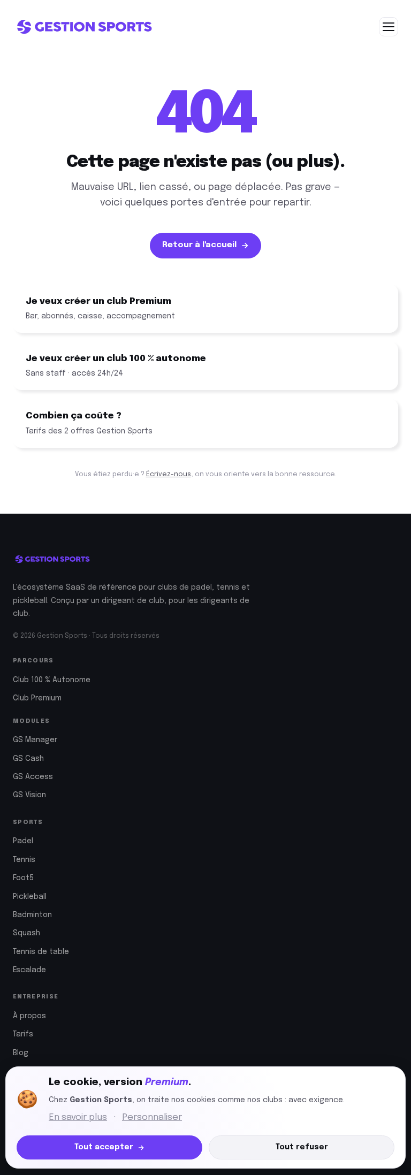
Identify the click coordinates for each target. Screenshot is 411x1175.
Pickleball (30, 897)
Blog (20, 1053)
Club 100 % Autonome (51, 680)
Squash (26, 933)
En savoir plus (78, 1117)
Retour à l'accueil (199, 245)
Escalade (29, 970)
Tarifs (23, 1034)
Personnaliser (152, 1117)
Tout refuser (302, 1147)
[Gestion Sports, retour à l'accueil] (84, 26)
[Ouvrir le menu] (388, 26)
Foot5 (23, 878)
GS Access (33, 777)
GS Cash (28, 758)
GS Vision (29, 795)
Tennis (24, 860)
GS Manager (35, 740)
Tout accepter (103, 1147)
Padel (23, 841)
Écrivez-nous (168, 474)
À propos (29, 1016)
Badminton (32, 915)
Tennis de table (41, 952)
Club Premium (37, 698)
